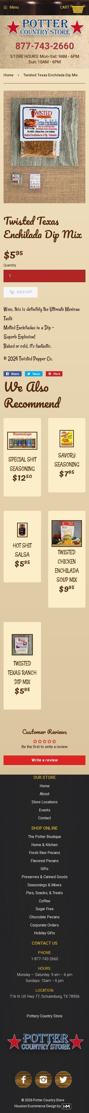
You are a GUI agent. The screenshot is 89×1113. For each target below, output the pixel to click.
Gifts (44, 869)
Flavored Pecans (45, 861)
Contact (44, 818)
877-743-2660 (44, 46)
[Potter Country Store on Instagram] (43, 1087)
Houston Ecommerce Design (35, 1106)
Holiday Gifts (44, 933)
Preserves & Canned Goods (45, 877)
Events (44, 810)
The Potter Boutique (44, 837)
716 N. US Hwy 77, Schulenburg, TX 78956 (45, 996)
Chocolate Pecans (44, 917)
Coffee (44, 901)
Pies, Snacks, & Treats (44, 893)
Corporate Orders (44, 925)
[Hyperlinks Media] (66, 1106)
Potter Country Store (48, 1100)
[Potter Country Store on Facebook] (23, 1087)
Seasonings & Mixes (44, 885)
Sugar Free (45, 909)
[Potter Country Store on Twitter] (63, 1087)
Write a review (45, 760)
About (44, 794)
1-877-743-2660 (44, 959)
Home (9, 75)
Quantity (10, 265)
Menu (14, 7)
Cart (65, 7)
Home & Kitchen (44, 845)
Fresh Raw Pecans (44, 853)
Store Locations (45, 802)
